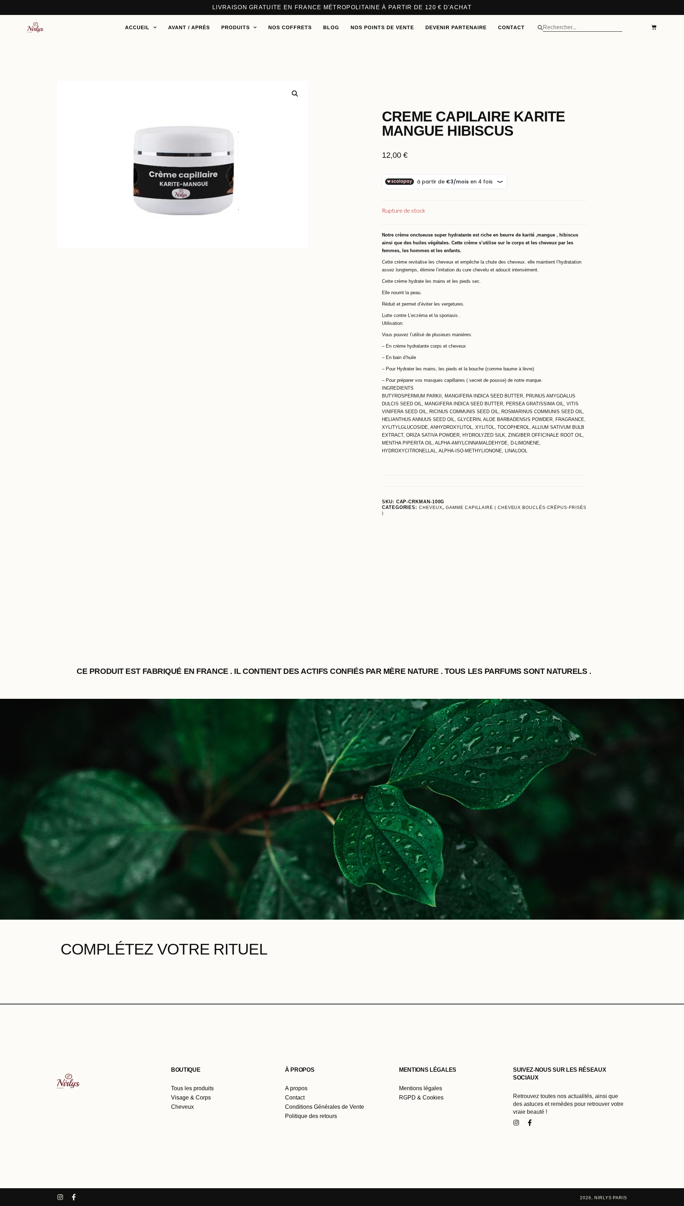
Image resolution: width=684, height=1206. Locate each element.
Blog (331, 27)
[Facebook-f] (530, 1122)
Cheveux (430, 507)
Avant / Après (189, 27)
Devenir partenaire (456, 27)
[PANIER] (650, 27)
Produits (235, 27)
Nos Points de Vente (382, 27)
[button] (295, 93)
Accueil (137, 27)
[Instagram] (516, 1122)
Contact (511, 27)
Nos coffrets (290, 27)
